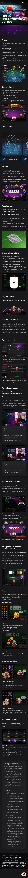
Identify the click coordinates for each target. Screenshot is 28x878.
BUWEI (13, 863)
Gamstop (15, 862)
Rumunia (22, 862)
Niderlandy (19, 863)
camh (8, 866)
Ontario (24, 865)
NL (15, 865)
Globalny (23, 866)
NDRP (17, 866)
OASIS (7, 863)
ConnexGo (4, 866)
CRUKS (24, 863)
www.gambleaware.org (15, 857)
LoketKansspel (5, 865)
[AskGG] (23, 874)
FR (16, 865)
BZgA (10, 863)
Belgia (12, 865)
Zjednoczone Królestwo (7, 862)
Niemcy (3, 863)
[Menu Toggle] (25, 2)
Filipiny (13, 866)
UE (19, 865)
